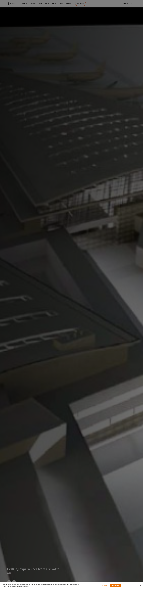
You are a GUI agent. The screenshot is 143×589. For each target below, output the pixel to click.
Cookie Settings (103, 585)
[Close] (140, 585)
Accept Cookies (115, 585)
